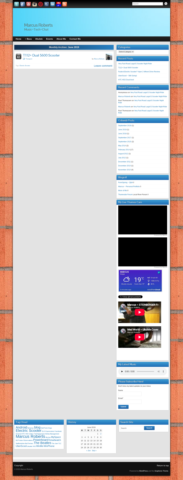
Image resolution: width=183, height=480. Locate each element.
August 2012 (123, 154)
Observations (28, 440)
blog (37, 427)
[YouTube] (28, 4)
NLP (17, 440)
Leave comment (103, 65)
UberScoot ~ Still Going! (127, 76)
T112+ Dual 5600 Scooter (41, 55)
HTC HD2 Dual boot (126, 80)
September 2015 (124, 142)
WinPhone (49, 446)
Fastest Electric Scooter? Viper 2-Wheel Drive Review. (139, 72)
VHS (34, 446)
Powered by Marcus (160, 235)
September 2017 (124, 138)
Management (54, 434)
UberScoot (21, 446)
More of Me (122, 191)
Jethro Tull (32, 434)
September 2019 (124, 126)
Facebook (58, 431)
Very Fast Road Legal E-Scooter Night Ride (135, 64)
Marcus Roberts (38, 25)
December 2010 (124, 166)
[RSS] (64, 4)
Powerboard (40, 439)
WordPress (143, 471)
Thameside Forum (125, 195)
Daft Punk (44, 428)
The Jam (55, 443)
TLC (59, 443)
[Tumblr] (46, 4)
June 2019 (122, 130)
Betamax (31, 428)
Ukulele (29, 446)
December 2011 (124, 162)
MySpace (56, 437)
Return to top (163, 465)
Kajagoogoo (41, 434)
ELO (43, 431)
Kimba (47, 434)
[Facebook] (22, 4)
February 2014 (124, 150)
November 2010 (124, 170)
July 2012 (122, 158)
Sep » (94, 451)
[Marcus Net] (58, 4)
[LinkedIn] (52, 4)
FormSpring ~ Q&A (125, 183)
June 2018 (122, 134)
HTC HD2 (25, 434)
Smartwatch (55, 440)
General (18, 434)
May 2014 (122, 146)
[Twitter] (16, 4)
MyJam (48, 437)
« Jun (88, 451)
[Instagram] (34, 4)
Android (21, 427)
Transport (29, 59)
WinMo (39, 446)
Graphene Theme (161, 471)
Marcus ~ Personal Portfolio (129, 187)
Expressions (49, 431)
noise (21, 440)
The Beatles (42, 443)
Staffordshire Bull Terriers (24, 443)
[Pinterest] (40, 4)
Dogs (50, 428)
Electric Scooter (25, 65)
